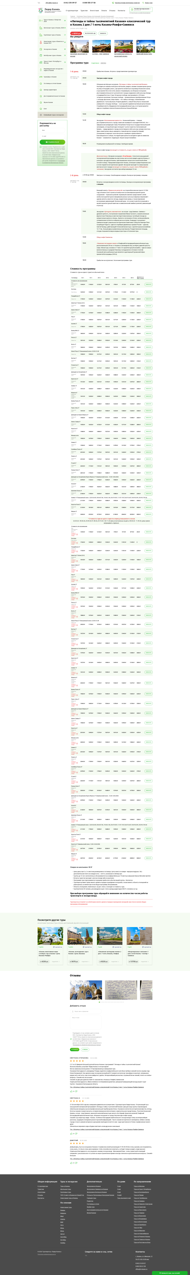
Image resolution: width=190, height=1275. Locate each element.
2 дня (119, 1186)
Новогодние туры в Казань (69, 1198)
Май (61, 1222)
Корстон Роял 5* (76, 504)
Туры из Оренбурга (140, 1224)
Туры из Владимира (140, 1219)
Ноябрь (62, 1243)
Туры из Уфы (138, 1227)
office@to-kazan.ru (52, 3)
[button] (99, 1002)
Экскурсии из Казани (94, 1186)
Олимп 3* (73, 442)
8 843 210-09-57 (70, 3)
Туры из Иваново (139, 1230)
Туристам (84, 11)
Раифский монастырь (144, 54)
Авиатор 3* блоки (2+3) (78, 303)
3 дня (119, 1189)
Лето (62, 1225)
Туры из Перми (138, 1195)
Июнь (62, 1228)
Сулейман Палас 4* (76, 449)
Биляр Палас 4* (75, 401)
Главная (72, 16)
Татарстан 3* (75, 365)
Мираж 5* (74, 511)
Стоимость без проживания (79, 281)
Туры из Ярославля (140, 1210)
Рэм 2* (73, 316)
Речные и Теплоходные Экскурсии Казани (100, 1195)
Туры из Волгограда (140, 1222)
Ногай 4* (73, 483)
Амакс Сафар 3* (75, 421)
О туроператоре (72, 11)
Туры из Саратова (140, 1207)
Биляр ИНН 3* (75, 330)
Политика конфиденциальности (47, 1254)
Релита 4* (74, 456)
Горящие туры (91, 1198)
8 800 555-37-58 (89, 3)
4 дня (119, 1192)
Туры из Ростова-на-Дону (142, 1242)
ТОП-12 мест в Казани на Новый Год (72, 1195)
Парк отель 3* (75, 408)
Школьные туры (65, 1189)
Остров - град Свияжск (100, 54)
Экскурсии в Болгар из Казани (97, 1192)
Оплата (104, 11)
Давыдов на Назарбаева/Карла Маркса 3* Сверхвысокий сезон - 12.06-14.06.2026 (95, 477)
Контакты (121, 11)
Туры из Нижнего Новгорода (143, 1204)
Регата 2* (74, 337)
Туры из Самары (139, 1201)
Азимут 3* (74, 385)
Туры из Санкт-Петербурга (142, 1189)
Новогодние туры (66, 1207)
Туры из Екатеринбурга (141, 1192)
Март (62, 1216)
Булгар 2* (74, 358)
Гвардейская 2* (75, 296)
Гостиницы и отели (93, 1204)
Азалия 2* (74, 323)
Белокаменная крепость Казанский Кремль (123, 55)
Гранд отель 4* (75, 470)
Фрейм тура (91, 1207)
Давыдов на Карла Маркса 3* (79, 414)
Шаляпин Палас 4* (76, 490)
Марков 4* (74, 392)
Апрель (62, 1219)
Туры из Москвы (139, 1186)
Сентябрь (63, 1237)
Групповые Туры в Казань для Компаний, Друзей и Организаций (95, 16)
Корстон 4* (74, 428)
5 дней (119, 1195)
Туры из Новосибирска (141, 1233)
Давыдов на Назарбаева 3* (79, 372)
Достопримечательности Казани (97, 1210)
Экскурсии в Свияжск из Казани (97, 1189)
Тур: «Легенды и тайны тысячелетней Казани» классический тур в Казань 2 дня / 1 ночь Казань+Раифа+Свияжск (107, 1087)
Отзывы (112, 11)
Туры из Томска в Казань (142, 1239)
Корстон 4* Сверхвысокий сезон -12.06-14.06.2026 (85, 844)
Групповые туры (65, 1192)
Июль (62, 1231)
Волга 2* (73, 344)
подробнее (55, 961)
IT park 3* (73, 463)
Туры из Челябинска (140, 1198)
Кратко (103, 63)
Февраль (63, 1213)
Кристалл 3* (74, 379)
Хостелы (73, 289)
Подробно (95, 63)
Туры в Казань (65, 1186)
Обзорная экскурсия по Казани (78, 55)
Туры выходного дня (124, 1198)
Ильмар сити (75, 435)
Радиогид (90, 1201)
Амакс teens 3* (75, 310)
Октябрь (63, 1240)
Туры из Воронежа (140, 1216)
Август (62, 1234)
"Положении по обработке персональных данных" (87, 1045)
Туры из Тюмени (139, 1213)
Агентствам (94, 11)
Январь (62, 1210)
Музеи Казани (91, 1213)
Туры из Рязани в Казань (142, 1236)
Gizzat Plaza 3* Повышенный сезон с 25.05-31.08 (85, 351)
